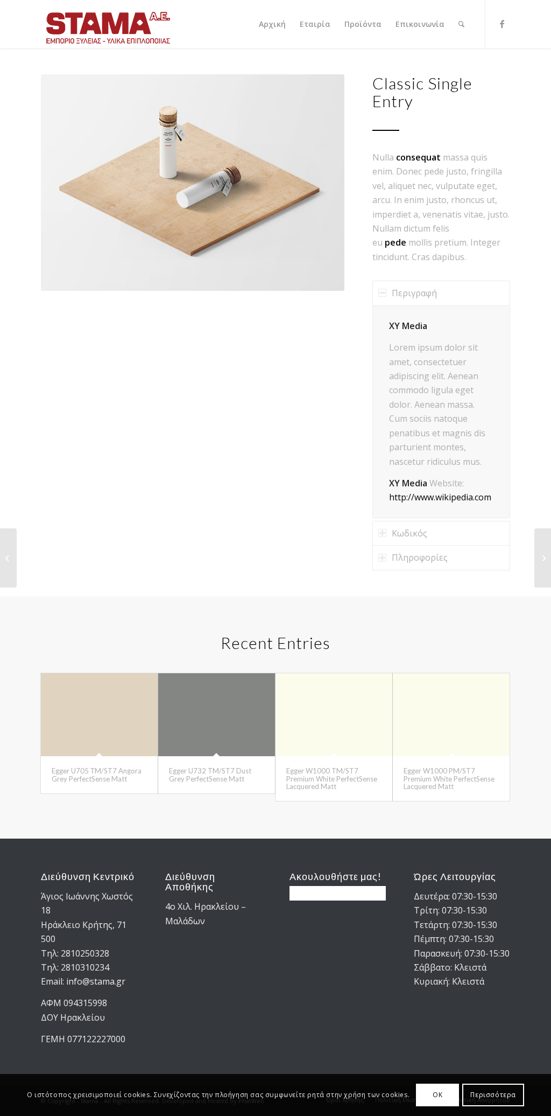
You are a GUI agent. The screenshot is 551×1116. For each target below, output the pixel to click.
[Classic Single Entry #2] (8, 558)
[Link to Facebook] (502, 24)
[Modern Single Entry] (542, 558)
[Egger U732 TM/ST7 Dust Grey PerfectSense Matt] (216, 715)
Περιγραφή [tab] (414, 293)
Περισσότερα (493, 1094)
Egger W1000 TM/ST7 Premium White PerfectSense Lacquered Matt (331, 778)
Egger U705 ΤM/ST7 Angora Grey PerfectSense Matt (97, 774)
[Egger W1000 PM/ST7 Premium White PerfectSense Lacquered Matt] (451, 715)
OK (437, 1094)
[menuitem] (272, 24)
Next (320, 182)
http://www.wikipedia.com (440, 497)
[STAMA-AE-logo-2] (108, 24)
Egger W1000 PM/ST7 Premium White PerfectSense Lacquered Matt (449, 778)
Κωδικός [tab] (409, 533)
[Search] (461, 24)
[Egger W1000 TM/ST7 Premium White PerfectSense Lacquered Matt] (334, 715)
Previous (65, 182)
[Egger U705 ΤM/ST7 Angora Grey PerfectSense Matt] (99, 715)
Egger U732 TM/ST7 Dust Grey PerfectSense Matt (210, 774)
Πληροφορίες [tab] (420, 557)
